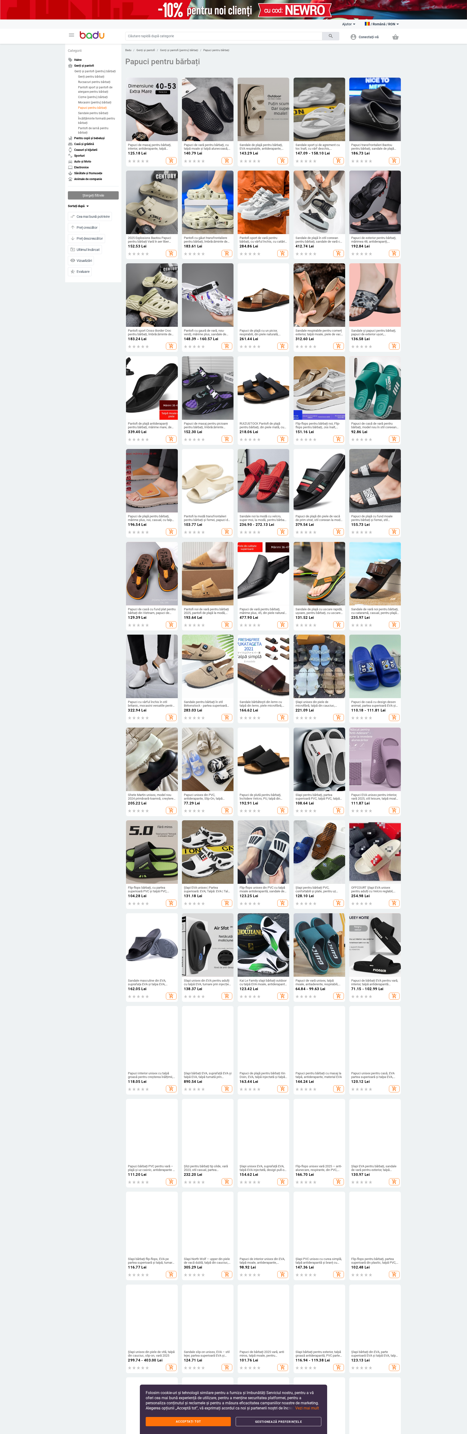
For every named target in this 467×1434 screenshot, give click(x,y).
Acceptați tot (188, 1421)
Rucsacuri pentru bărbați (94, 82)
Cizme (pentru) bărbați (93, 97)
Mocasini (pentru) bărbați (94, 102)
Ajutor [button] (347, 24)
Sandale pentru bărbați (93, 113)
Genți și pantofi (145, 50)
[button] (71, 35)
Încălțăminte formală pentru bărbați (96, 121)
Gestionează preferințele (278, 1422)
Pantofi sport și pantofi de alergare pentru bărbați (95, 89)
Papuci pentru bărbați (92, 108)
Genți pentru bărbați (91, 76)
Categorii (74, 51)
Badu (128, 50)
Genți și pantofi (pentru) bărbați (95, 71)
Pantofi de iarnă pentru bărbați (93, 130)
